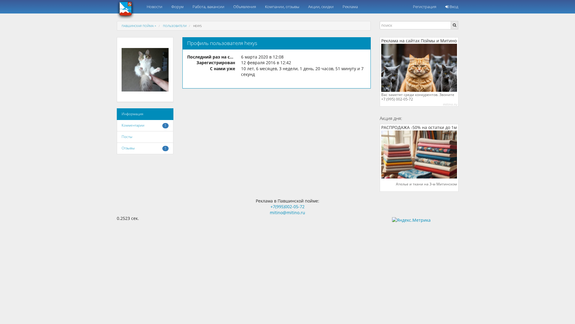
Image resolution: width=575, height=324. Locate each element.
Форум (177, 6)
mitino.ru (450, 104)
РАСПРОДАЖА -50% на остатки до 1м (419, 127)
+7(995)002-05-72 (287, 206)
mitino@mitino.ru (287, 212)
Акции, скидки (321, 6)
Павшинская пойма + (139, 26)
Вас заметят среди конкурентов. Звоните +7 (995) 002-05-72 (417, 97)
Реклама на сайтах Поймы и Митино (419, 41)
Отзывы (128, 148)
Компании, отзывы (282, 6)
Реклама (350, 6)
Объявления (244, 6)
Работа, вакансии (208, 6)
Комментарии (133, 125)
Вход (453, 6)
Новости (154, 6)
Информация (132, 113)
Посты (127, 136)
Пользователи (175, 26)
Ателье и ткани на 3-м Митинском (426, 184)
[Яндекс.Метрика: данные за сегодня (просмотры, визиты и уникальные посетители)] (411, 220)
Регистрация (424, 6)
